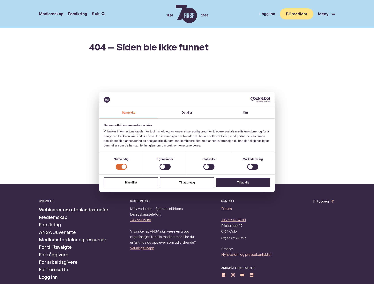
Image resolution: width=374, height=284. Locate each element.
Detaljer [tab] (187, 112)
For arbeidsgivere (58, 262)
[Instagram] (233, 276)
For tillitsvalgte (55, 247)
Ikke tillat (131, 182)
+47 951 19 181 (140, 220)
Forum (226, 208)
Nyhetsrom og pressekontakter (246, 254)
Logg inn (267, 14)
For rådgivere (53, 255)
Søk (95, 13)
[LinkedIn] (251, 276)
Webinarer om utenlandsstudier (73, 210)
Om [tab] (245, 112)
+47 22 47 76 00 (233, 220)
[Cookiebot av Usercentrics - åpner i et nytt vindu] (253, 99)
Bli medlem (296, 13)
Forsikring (77, 14)
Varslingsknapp (142, 248)
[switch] (165, 167)
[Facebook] (223, 276)
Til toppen (320, 201)
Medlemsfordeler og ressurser (72, 240)
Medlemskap (51, 14)
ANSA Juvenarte (57, 232)
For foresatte (53, 269)
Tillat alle (243, 182)
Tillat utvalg (187, 182)
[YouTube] (242, 276)
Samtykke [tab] (128, 112)
